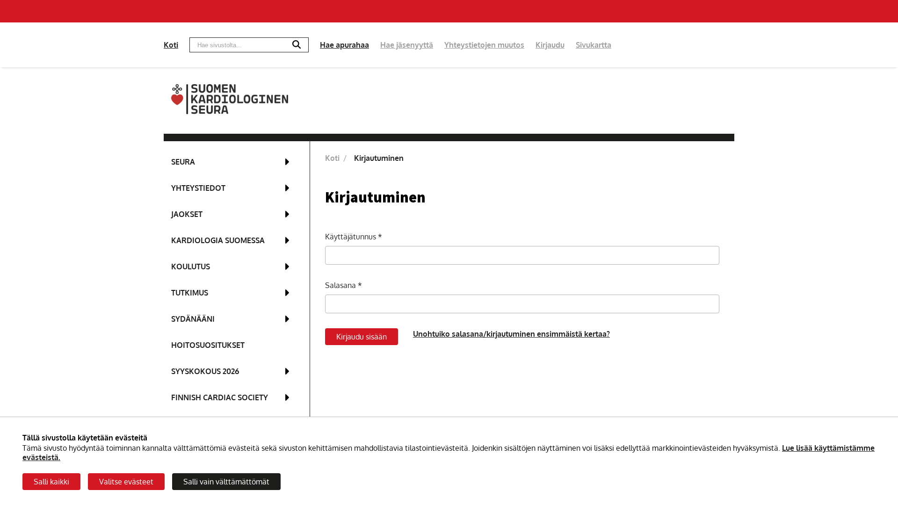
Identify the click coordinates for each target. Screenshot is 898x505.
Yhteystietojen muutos (484, 45)
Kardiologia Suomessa (218, 240)
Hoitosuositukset (208, 345)
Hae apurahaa (344, 45)
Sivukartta (593, 45)
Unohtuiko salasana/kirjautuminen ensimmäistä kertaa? (511, 334)
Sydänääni (193, 319)
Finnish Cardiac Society (219, 397)
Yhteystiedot (198, 188)
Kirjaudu (550, 45)
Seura (183, 161)
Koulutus (190, 266)
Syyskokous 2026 (205, 371)
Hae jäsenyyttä (406, 45)
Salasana (341, 285)
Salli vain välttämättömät (226, 481)
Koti (171, 45)
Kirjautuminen (379, 158)
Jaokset (187, 214)
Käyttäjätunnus (351, 236)
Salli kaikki (51, 481)
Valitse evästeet (126, 481)
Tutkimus (189, 292)
